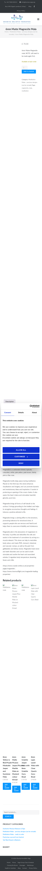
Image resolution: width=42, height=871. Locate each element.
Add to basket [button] (7, 786)
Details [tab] (21, 412)
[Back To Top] (36, 865)
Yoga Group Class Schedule (26, 862)
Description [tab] (9, 401)
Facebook (34, 6)
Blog (30, 6)
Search (8, 816)
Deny (21, 463)
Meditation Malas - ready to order (13, 834)
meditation (25, 91)
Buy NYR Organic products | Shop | (15, 6)
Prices (14, 862)
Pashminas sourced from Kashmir (13, 837)
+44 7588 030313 (11, 2)
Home (7, 32)
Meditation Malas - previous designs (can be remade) (29, 82)
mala (30, 88)
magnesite (25, 88)
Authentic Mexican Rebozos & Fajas (14, 829)
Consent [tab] (7, 412)
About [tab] (34, 412)
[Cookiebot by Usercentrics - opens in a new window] (29, 406)
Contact (24, 868)
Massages (22, 865)
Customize (20, 457)
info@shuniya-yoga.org (28, 2)
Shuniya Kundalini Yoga (23, 858)
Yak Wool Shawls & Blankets (11, 840)
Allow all (21, 450)
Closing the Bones (12, 865)
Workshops (30, 865)
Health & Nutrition (10, 868)
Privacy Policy (21, 10)
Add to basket (29, 71)
